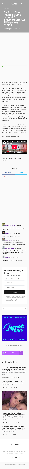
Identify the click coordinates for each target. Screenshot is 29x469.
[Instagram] (16, 457)
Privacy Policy (18, 453)
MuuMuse (14, 4)
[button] (2, 4)
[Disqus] (14, 200)
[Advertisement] (14, 47)
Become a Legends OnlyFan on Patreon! (14, 345)
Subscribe (14, 292)
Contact (23, 451)
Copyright (10, 453)
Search (25, 309)
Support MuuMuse (8, 451)
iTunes (4, 160)
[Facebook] (9, 457)
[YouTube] (19, 457)
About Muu (17, 451)
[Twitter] (13, 457)
